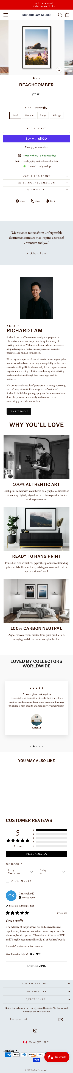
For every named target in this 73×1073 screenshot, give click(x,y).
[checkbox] (20, 881)
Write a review (36, 853)
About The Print (37, 176)
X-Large (57, 115)
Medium (29, 115)
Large (43, 115)
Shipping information (36, 182)
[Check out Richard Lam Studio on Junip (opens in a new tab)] (42, 965)
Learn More (19, 411)
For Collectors (35, 983)
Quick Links (36, 999)
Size (34, 107)
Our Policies (35, 991)
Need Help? (36, 189)
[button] (50, 830)
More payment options (36, 147)
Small (15, 115)
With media (21, 880)
